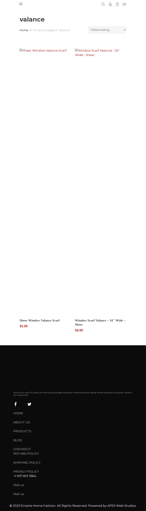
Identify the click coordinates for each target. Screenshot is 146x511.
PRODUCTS (22, 431)
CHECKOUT (22, 449)
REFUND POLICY (26, 453)
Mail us (18, 485)
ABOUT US (21, 422)
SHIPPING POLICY (27, 462)
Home (24, 30)
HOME (18, 413)
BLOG (17, 440)
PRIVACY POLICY (26, 471)
